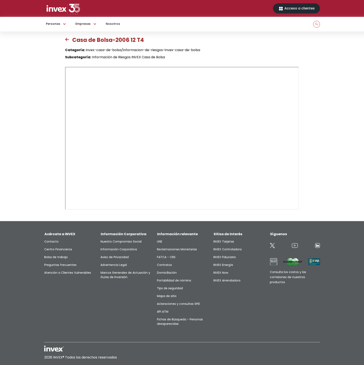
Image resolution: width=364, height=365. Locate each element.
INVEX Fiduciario (224, 257)
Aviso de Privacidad (114, 257)
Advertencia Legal (113, 265)
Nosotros (113, 24)
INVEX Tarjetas (223, 241)
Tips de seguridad (170, 288)
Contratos (164, 265)
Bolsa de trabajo (56, 257)
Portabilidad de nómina (174, 280)
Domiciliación (167, 273)
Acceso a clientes (299, 8)
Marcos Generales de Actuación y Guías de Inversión (125, 275)
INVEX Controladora (227, 249)
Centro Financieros (58, 249)
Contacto (51, 241)
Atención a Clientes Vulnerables (67, 273)
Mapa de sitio (167, 296)
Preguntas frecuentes (60, 265)
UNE (159, 241)
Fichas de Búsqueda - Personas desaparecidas (180, 321)
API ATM (162, 311)
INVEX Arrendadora (226, 280)
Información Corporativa (118, 249)
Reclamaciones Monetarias (177, 249)
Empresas (83, 24)
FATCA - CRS (166, 257)
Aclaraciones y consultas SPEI (178, 304)
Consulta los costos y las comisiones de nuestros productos (288, 277)
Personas (53, 24)
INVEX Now (220, 273)
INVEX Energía (223, 265)
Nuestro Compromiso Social (121, 241)
